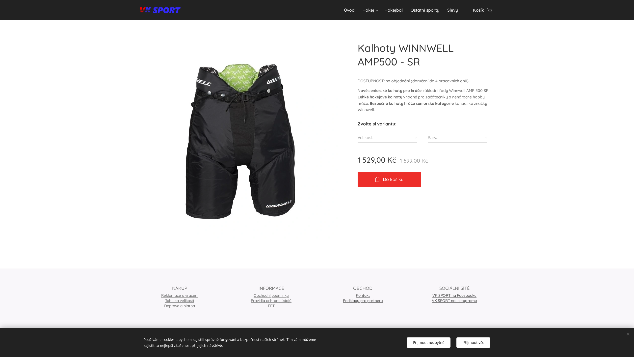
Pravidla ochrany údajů (271, 300)
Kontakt (363, 295)
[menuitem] (351, 10)
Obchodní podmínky (271, 295)
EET (271, 305)
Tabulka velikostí (179, 300)
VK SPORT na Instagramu (454, 300)
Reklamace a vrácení (179, 295)
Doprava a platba (179, 305)
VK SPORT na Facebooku (454, 295)
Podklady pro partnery (363, 300)
